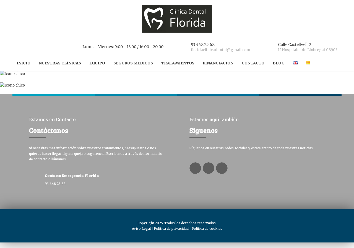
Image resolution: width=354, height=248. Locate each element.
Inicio (23, 63)
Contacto (253, 63)
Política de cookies (207, 228)
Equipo (97, 63)
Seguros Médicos (133, 63)
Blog (279, 63)
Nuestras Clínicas (60, 63)
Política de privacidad (171, 228)
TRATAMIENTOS (177, 63)
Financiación (218, 63)
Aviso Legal (141, 228)
